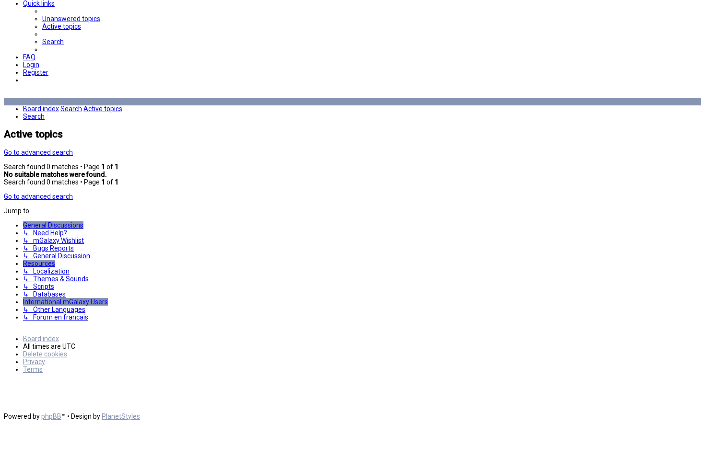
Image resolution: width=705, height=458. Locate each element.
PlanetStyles (121, 416)
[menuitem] (71, 19)
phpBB (51, 416)
